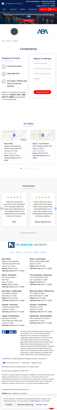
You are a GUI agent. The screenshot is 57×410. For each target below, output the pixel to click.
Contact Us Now (28, 20)
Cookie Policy (25, 363)
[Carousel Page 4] (32, 168)
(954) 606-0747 (40, 282)
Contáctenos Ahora (42, 92)
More (53, 9)
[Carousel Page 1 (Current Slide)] (21, 168)
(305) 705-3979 (14, 153)
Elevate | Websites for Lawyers (14, 393)
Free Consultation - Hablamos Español (40, 1)
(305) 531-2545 (49, 3)
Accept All (9, 404)
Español (8, 41)
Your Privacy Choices (12, 363)
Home (4, 9)
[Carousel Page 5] (36, 168)
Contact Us (44, 9)
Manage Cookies (36, 363)
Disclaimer (19, 252)
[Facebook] (3, 332)
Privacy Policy (27, 252)
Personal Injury (33, 9)
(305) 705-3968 (43, 156)
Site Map (35, 252)
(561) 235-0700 (13, 298)
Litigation (23, 9)
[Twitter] (7, 332)
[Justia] (14, 332)
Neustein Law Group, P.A (22, 389)
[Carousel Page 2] (25, 168)
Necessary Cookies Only (25, 404)
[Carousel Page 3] (28, 168)
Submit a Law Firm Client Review (28, 233)
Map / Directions (10, 151)
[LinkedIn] (11, 332)
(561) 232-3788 (40, 298)
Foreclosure (13, 9)
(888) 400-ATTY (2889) (46, 6)
